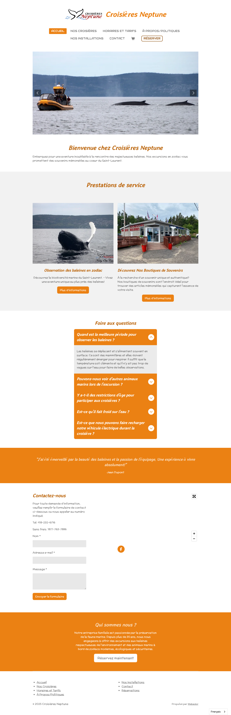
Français (216, 711)
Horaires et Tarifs (49, 690)
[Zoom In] (194, 533)
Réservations (131, 690)
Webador (193, 704)
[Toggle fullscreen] (194, 496)
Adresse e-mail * (44, 553)
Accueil (42, 682)
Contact (127, 686)
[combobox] (218, 711)
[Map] (158, 517)
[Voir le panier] (133, 38)
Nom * (37, 536)
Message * (40, 569)
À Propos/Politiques (50, 694)
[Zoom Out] (194, 538)
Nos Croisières (46, 686)
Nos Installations (133, 682)
